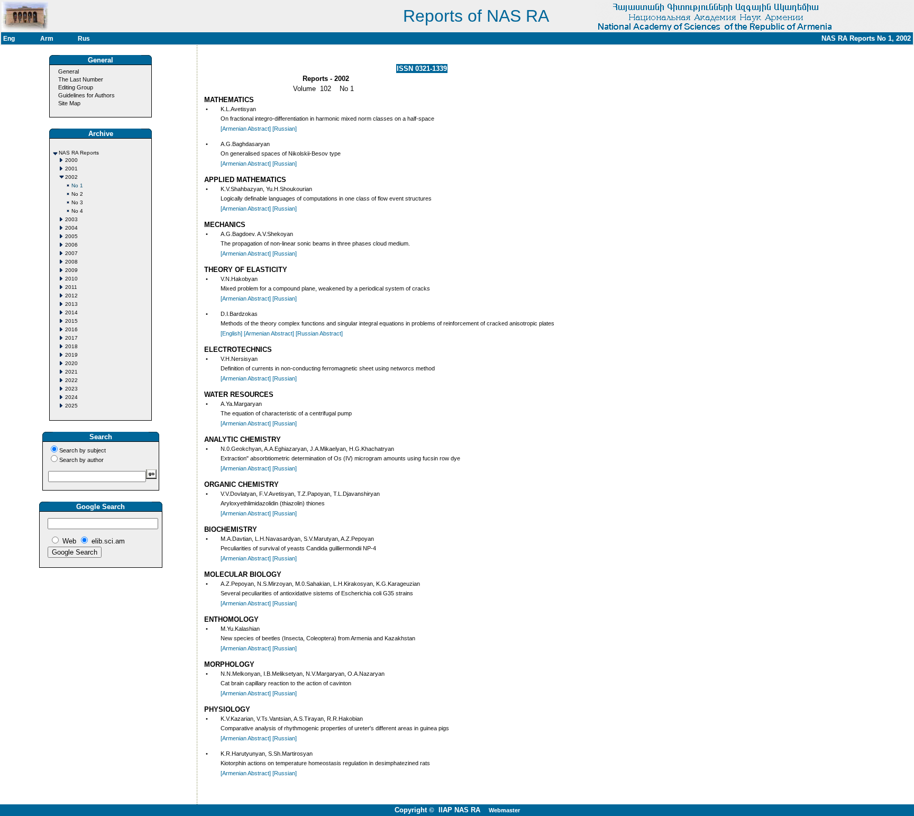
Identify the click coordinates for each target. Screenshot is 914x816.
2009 (71, 270)
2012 (71, 295)
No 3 (77, 202)
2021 (71, 372)
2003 (71, 219)
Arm (46, 38)
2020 (71, 363)
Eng (9, 38)
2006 (71, 245)
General (68, 71)
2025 (71, 406)
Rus (84, 38)
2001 (71, 168)
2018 (71, 346)
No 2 (77, 194)
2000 (71, 160)
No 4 (77, 211)
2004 (71, 228)
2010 (71, 279)
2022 (71, 380)
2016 (71, 329)
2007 (71, 253)
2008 (71, 262)
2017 (71, 338)
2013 (71, 304)
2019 (71, 355)
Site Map (69, 103)
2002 (71, 177)
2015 (71, 321)
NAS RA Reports (79, 153)
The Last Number (80, 79)
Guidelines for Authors (86, 95)
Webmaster (504, 810)
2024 (71, 397)
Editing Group (75, 87)
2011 (71, 287)
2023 (71, 389)
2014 (71, 312)
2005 (71, 236)
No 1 (77, 185)
